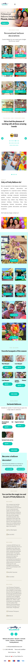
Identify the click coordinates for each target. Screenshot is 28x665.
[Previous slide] (2, 138)
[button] (15, 4)
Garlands (7, 294)
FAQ (19, 652)
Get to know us (12, 652)
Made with (8, 656)
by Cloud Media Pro (18, 656)
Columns (20, 294)
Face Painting (14, 315)
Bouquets (14, 260)
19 (16, 145)
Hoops (7, 91)
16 (11, 145)
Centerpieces (7, 73)
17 (13, 145)
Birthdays (20, 55)
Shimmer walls (7, 109)
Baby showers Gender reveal (8, 55)
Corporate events (20, 73)
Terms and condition (20, 649)
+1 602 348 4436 (8, 649)
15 (10, 145)
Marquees (20, 91)
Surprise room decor (20, 109)
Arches (7, 277)
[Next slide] (25, 138)
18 (14, 145)
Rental (20, 277)
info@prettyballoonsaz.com (14, 646)
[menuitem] (8, 639)
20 (17, 145)
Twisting (14, 337)
